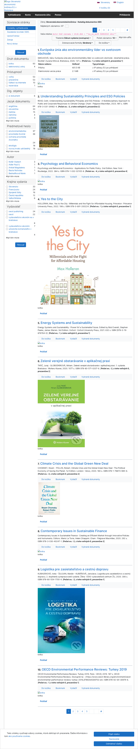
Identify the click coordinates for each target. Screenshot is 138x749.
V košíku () (104, 8)
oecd (11, 214)
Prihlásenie (124, 15)
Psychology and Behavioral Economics (68, 164)
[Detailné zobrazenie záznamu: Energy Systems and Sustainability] (41, 343)
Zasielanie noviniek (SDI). (18, 32)
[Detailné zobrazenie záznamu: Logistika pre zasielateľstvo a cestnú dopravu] (61, 620)
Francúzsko (14, 189)
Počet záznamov (105, 38)
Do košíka (103, 43)
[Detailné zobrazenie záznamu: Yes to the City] (68, 260)
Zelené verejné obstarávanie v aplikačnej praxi (74, 361)
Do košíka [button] (45, 79)
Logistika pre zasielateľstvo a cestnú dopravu (73, 569)
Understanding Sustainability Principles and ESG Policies (81, 96)
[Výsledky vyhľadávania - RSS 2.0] (67, 26)
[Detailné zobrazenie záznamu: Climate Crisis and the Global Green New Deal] (49, 498)
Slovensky (105, 2)
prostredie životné (17, 134)
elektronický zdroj (17, 66)
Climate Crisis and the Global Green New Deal (73, 463)
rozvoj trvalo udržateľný (19, 148)
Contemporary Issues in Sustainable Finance (72, 531)
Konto (28, 15)
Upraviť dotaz (13, 36)
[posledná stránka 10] (122, 30)
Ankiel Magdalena (17, 167)
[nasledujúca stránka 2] (117, 30)
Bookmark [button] (60, 79)
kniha (11, 63)
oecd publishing (16, 211)
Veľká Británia (15, 198)
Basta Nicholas (15, 170)
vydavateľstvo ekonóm (19, 226)
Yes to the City (50, 199)
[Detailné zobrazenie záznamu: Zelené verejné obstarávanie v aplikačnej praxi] (61, 413)
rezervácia (13, 85)
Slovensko (13, 186)
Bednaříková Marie (17, 173)
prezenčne (13, 80)
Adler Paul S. (14, 164)
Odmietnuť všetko (114, 744)
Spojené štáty (15, 192)
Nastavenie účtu (43, 15)
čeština (12, 112)
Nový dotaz (12, 43)
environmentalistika (17, 131)
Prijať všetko (114, 734)
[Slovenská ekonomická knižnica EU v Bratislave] (13, 6)
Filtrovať (20, 52)
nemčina (12, 115)
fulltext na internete (17, 82)
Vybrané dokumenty (90, 79)
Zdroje (10, 40)
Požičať (43, 154)
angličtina (13, 106)
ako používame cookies (19, 736)
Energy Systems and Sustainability (65, 323)
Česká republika (16, 195)
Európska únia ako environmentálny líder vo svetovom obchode (79, 51)
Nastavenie (114, 739)
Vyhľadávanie (14, 15)
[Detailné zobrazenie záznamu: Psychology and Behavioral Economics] (41, 181)
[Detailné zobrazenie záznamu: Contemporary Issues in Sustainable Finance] (41, 551)
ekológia (12, 145)
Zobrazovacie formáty (76, 43)
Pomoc (58, 15)
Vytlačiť (73, 79)
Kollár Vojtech (15, 162)
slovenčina (13, 109)
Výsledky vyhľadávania (17, 28)
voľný (11, 77)
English (120, 2)
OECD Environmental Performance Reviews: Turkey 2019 (82, 669)
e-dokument (14, 96)
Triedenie (72, 38)
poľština (12, 118)
